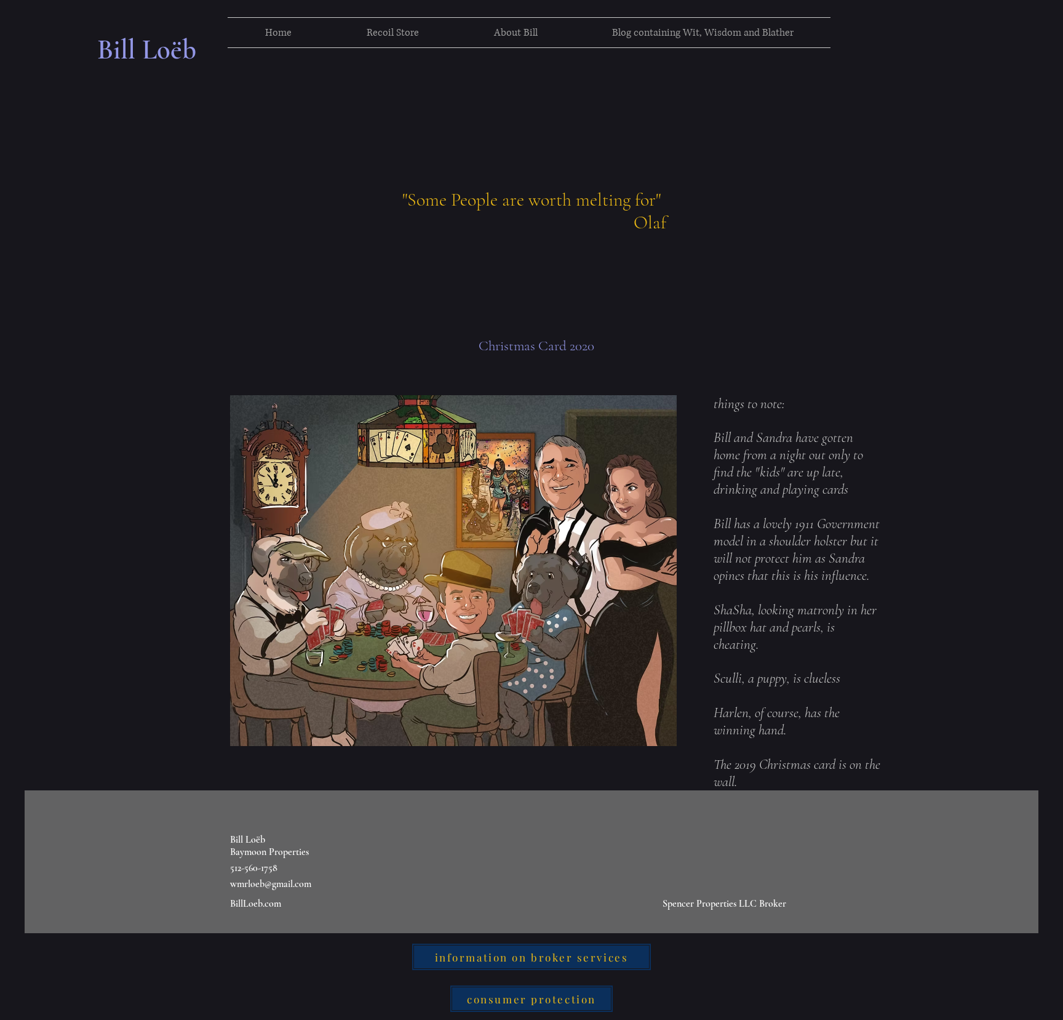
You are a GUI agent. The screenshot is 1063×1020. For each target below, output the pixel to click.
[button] (392, 32)
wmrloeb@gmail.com (270, 884)
